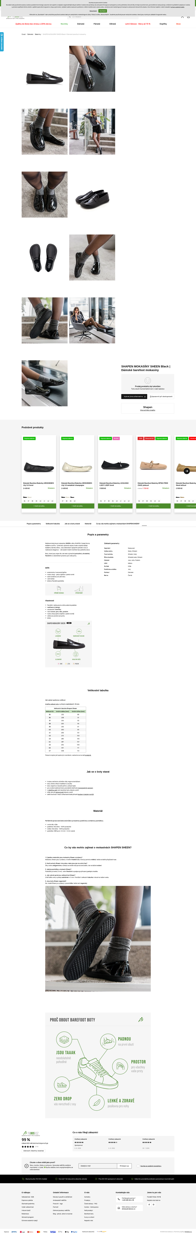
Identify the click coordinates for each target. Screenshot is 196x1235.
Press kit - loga (58, 1204)
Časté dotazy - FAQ (90, 1204)
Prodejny (87, 1200)
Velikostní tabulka (53, 524)
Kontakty (87, 1197)
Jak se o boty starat (72, 524)
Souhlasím (103, 11)
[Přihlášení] (182, 16)
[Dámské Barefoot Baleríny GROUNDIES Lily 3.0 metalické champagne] (29, 496)
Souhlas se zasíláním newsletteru (150, 1166)
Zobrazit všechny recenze (33, 1151)
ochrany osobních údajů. (177, 7)
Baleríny (38, 34)
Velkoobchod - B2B (28, 1197)
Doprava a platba (27, 1200)
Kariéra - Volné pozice (91, 1207)
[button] (187, 471)
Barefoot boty (89, 1214)
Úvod (23, 34)
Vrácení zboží (26, 1210)
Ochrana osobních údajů (29, 1220)
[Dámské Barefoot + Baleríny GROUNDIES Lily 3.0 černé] (72, 496)
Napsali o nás (88, 1220)
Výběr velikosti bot (28, 1207)
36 (24, 501)
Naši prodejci (88, 1210)
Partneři (55, 1207)
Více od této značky (147, 410)
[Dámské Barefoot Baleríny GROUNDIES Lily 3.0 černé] (25, 496)
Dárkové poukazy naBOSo (61, 1210)
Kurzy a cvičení (89, 1217)
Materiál (88, 524)
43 (52, 501)
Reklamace (25, 1214)
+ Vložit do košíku (39, 506)
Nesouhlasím (93, 11)
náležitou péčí (52, 790)
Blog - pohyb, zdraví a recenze (62, 1214)
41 (44, 501)
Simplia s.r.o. (188, 1232)
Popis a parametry (34, 524)
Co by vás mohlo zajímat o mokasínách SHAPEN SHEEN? (117, 524)
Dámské (30, 34)
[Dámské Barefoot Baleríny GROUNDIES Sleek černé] (178, 496)
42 (48, 501)
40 (40, 501)
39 (36, 501)
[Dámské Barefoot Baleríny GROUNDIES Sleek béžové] (182, 496)
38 (32, 501)
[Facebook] (149, 1205)
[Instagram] (153, 1205)
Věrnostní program (28, 1217)
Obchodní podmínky (28, 1204)
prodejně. (88, 755)
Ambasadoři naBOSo (59, 1200)
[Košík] (188, 16)
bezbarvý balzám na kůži (86, 794)
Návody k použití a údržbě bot (62, 1197)
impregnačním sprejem (85, 788)
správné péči (60, 792)
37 (28, 501)
